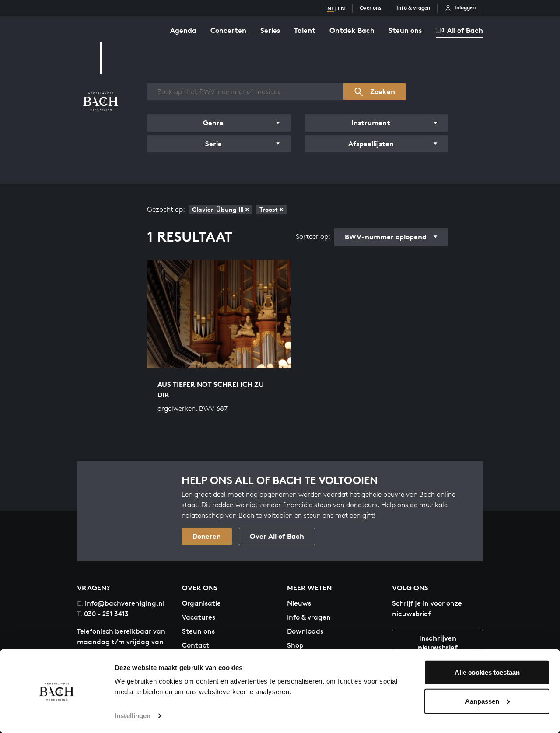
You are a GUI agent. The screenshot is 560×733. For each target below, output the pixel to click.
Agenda (183, 30)
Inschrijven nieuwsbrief (438, 643)
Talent (304, 30)
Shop (295, 645)
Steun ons (405, 30)
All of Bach (465, 30)
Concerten (228, 30)
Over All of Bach (277, 536)
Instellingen (132, 715)
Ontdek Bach (351, 30)
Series (270, 30)
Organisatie (201, 603)
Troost (268, 209)
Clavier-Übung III (218, 209)
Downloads (305, 631)
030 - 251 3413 (103, 614)
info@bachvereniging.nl (120, 603)
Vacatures (198, 617)
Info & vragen (413, 7)
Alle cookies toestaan (487, 672)
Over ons (371, 7)
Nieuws (299, 603)
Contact (195, 645)
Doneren (206, 536)
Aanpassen (482, 701)
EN (341, 8)
